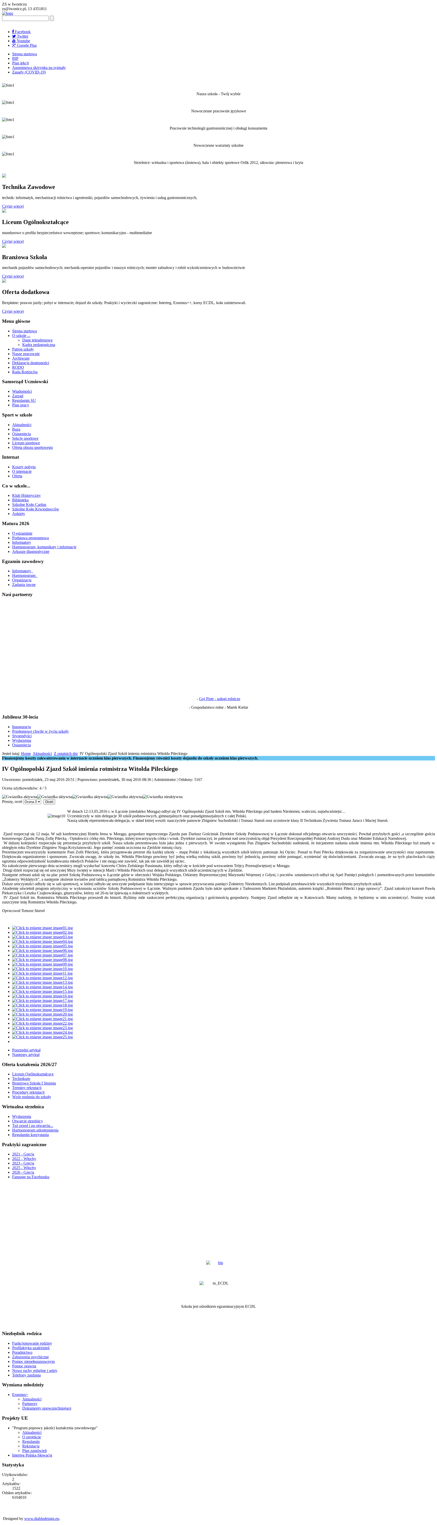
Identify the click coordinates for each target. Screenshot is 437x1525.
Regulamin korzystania (30, 1135)
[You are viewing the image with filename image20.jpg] (42, 1014)
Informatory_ (22, 571)
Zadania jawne (24, 584)
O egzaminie (22, 533)
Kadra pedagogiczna (38, 344)
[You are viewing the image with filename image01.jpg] (42, 928)
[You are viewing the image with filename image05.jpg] (42, 946)
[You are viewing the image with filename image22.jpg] (42, 1023)
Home (26, 753)
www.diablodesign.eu (41, 1518)
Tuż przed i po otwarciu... (32, 1125)
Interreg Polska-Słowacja (32, 1455)
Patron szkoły (23, 349)
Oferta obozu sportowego (32, 447)
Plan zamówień (34, 1450)
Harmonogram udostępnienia (35, 1130)
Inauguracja (21, 727)
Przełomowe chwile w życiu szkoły (40, 731)
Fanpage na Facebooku (30, 1177)
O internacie (22, 471)
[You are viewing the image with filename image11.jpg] (42, 973)
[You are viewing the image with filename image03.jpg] (42, 937)
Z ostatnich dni (66, 753)
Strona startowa (24, 54)
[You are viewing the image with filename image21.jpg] (42, 1019)
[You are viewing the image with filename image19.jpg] (42, 1009)
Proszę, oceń (12, 801)
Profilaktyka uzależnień (31, 1348)
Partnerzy (29, 1403)
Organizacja (21, 580)
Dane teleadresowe (37, 340)
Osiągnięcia (21, 434)
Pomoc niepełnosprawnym (33, 1361)
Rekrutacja (30, 1446)
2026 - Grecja (23, 1172)
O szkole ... (21, 335)
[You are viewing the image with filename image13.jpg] (42, 982)
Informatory (21, 542)
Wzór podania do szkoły (31, 1097)
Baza (16, 429)
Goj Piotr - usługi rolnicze (219, 699)
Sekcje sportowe (25, 438)
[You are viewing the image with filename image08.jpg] (42, 959)
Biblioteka (20, 500)
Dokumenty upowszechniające (46, 1408)
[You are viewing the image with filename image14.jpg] (42, 987)
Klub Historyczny (26, 495)
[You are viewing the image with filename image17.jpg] (42, 1000)
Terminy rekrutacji (26, 1088)
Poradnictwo (22, 1352)
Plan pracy (20, 405)
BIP (15, 58)
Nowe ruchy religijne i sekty (34, 1370)
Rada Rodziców (25, 372)
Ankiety (18, 513)
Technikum (21, 1078)
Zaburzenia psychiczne (30, 1357)
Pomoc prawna (24, 1366)
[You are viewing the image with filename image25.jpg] (42, 1037)
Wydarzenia (21, 740)
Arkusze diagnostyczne (30, 551)
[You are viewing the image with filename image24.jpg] (42, 1032)
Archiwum (20, 358)
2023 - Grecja (23, 1163)
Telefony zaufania (26, 1375)
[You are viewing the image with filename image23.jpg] (42, 1028)
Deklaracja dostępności (30, 363)
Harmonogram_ (24, 575)
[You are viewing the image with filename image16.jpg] (42, 996)
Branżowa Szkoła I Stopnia (34, 1083)
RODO (18, 367)
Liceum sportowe (26, 443)
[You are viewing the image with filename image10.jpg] (42, 969)
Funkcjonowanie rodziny (32, 1343)
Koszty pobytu (24, 467)
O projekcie (31, 1437)
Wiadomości (22, 391)
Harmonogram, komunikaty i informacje (44, 547)
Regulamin (31, 1441)
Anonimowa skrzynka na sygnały (39, 67)
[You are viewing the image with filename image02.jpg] (42, 932)
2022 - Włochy (24, 1159)
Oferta (17, 476)
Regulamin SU (24, 400)
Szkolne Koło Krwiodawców (35, 509)
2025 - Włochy (24, 1168)
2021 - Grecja (23, 1154)
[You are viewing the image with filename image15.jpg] (42, 991)
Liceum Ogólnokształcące (33, 1074)
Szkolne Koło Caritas (29, 504)
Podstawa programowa (30, 538)
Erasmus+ (20, 1394)
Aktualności (21, 425)
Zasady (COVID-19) (29, 72)
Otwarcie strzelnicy (27, 1121)
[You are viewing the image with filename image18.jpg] (42, 1005)
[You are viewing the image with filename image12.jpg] (42, 978)
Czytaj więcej (13, 206)
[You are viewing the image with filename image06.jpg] (42, 950)
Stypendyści (22, 736)
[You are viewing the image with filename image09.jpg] (42, 964)
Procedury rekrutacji (28, 1092)
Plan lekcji (20, 63)
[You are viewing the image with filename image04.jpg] (42, 941)
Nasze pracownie (26, 354)
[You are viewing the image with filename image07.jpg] (42, 955)
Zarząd (17, 396)
